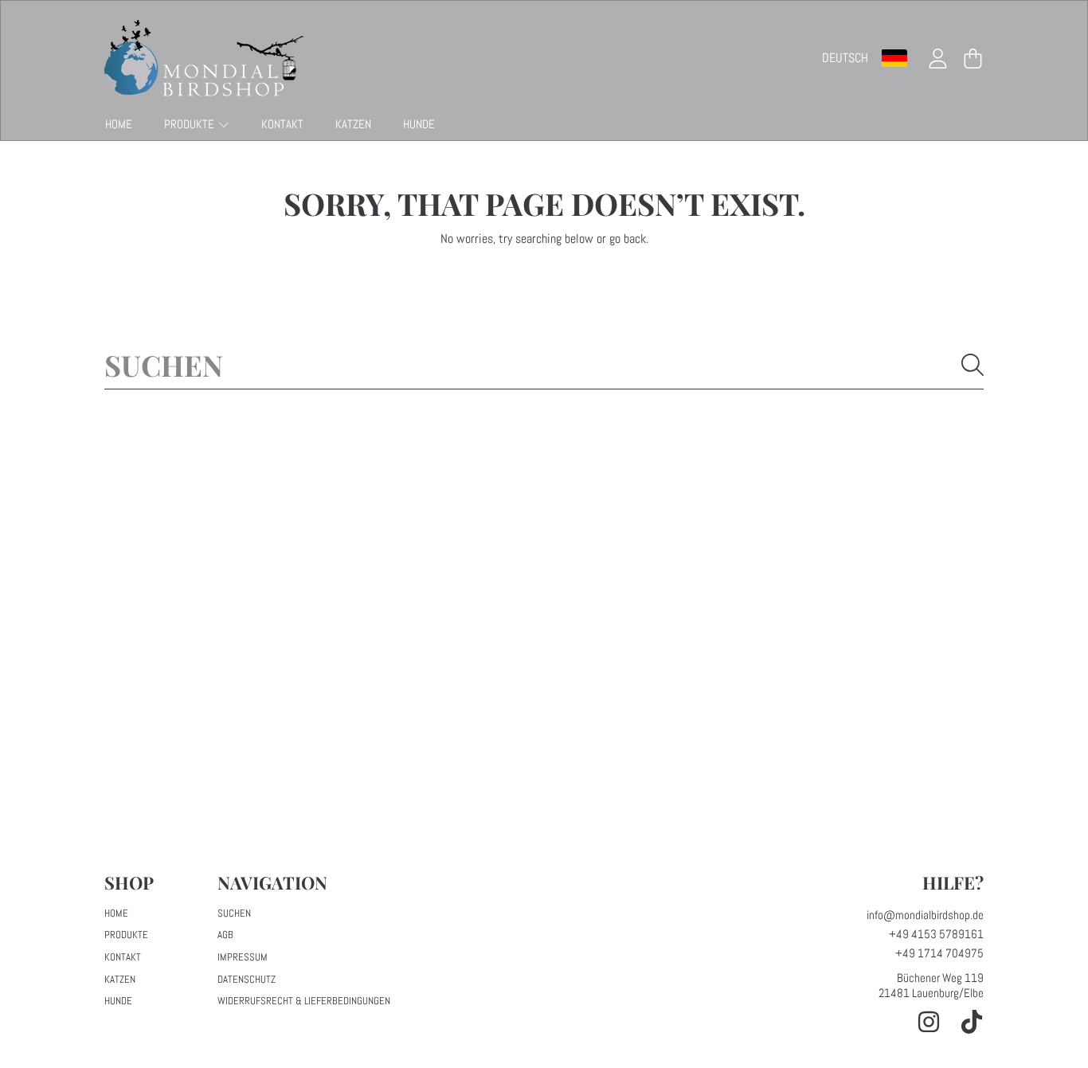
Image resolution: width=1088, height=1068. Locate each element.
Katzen (119, 979)
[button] (972, 58)
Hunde (118, 1000)
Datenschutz (246, 979)
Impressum (242, 957)
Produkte (190, 123)
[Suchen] (972, 364)
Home (116, 913)
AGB (225, 934)
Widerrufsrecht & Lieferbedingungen (303, 1000)
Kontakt (122, 957)
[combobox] (544, 364)
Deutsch (845, 57)
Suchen (234, 913)
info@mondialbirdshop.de (925, 914)
